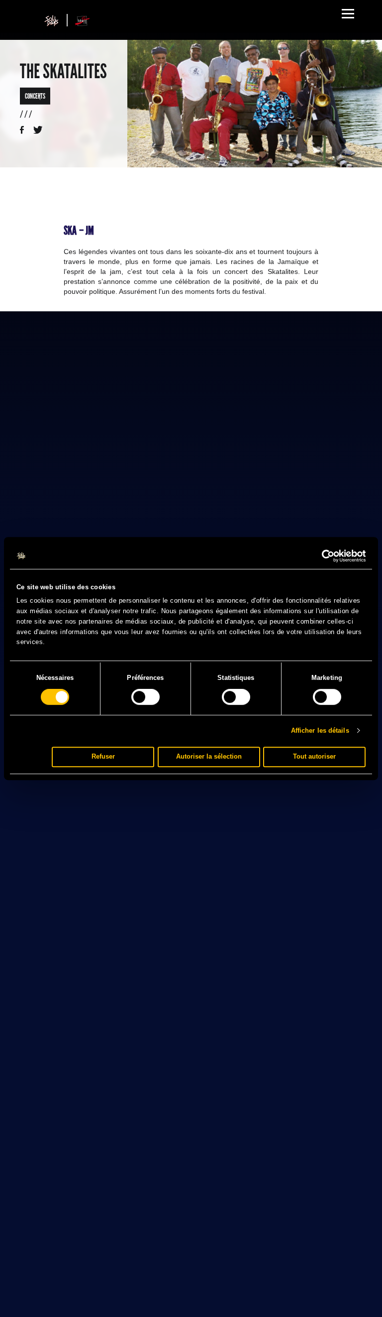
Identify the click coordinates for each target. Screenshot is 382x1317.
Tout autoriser (314, 756)
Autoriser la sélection (209, 756)
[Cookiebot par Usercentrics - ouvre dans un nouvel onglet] (322, 555)
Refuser (103, 756)
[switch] (145, 697)
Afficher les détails (320, 730)
